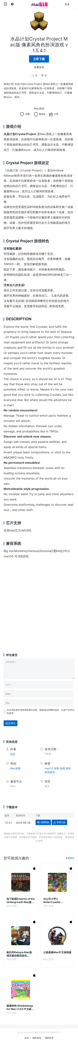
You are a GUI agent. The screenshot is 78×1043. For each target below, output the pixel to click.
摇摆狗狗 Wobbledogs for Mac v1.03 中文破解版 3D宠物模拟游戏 (20, 1007)
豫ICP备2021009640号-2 (48, 1032)
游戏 (62, 768)
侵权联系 (49, 1037)
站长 (12, 754)
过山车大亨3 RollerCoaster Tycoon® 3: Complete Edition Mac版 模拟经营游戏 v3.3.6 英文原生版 (57, 900)
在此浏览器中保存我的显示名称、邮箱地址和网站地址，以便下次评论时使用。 (40, 712)
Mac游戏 (39, 108)
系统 (68, 768)
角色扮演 (50, 772)
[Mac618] (39, 4)
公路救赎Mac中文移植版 (57, 952)
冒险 (56, 768)
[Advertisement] (39, 602)
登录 (67, 4)
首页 (26, 1037)
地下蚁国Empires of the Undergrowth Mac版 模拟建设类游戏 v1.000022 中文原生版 (21, 900)
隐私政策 (36, 1037)
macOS (49, 768)
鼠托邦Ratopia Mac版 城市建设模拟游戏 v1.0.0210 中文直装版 (19, 954)
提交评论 (10, 723)
